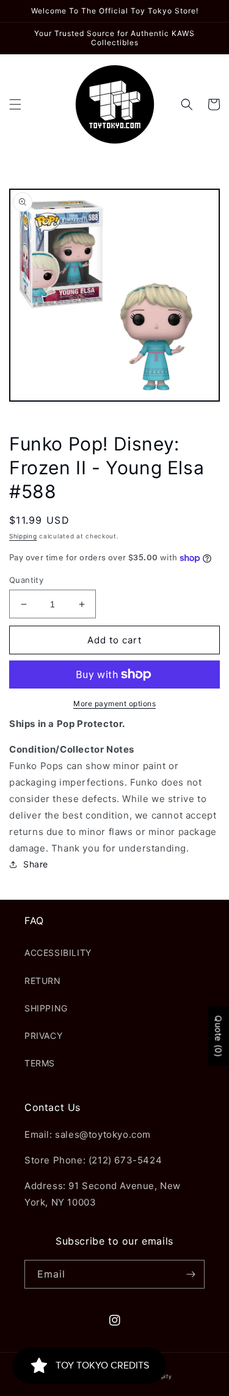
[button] (15, 104)
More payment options (114, 703)
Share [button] (35, 864)
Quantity (26, 580)
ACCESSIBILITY (58, 952)
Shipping (23, 536)
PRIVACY (43, 1035)
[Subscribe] (190, 1274)
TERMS (39, 1063)
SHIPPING (46, 1008)
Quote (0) (218, 1036)
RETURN (42, 980)
